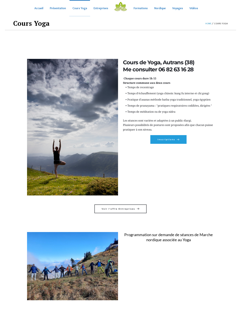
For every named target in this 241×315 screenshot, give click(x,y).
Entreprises (101, 8)
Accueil (38, 8)
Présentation (58, 8)
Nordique (160, 8)
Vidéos (194, 8)
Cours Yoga (79, 8)
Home (208, 23)
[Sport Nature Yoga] (120, 6)
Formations (141, 8)
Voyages (177, 8)
